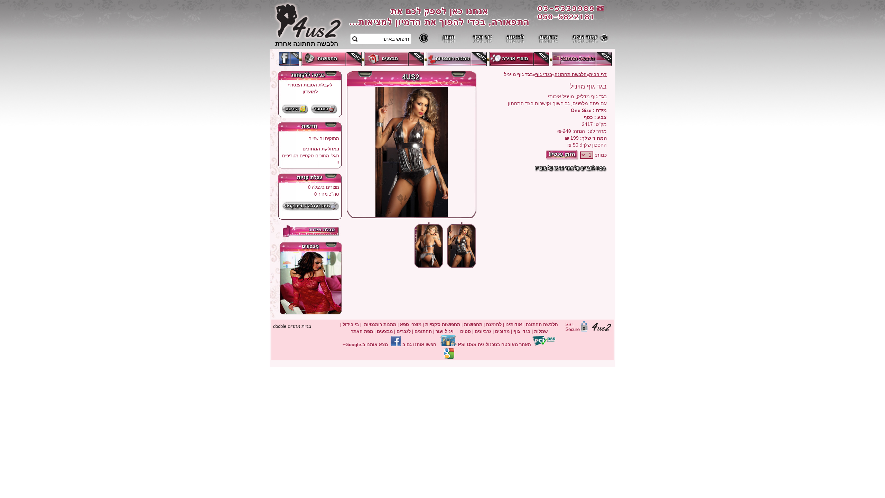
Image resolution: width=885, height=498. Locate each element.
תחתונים (423, 331)
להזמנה (493, 324)
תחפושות (473, 324)
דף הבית (598, 74)
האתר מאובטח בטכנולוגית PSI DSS (494, 344)
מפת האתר (362, 331)
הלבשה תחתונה (571, 74)
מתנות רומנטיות (380, 324)
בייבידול (351, 324)
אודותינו (513, 324)
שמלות (541, 331)
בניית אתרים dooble (292, 326)
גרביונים (483, 331)
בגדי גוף (543, 74)
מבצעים (385, 331)
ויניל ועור (445, 331)
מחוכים (502, 331)
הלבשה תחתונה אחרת (306, 43)
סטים (465, 331)
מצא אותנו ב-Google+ (365, 344)
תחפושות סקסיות (442, 324)
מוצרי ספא (410, 324)
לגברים (404, 331)
